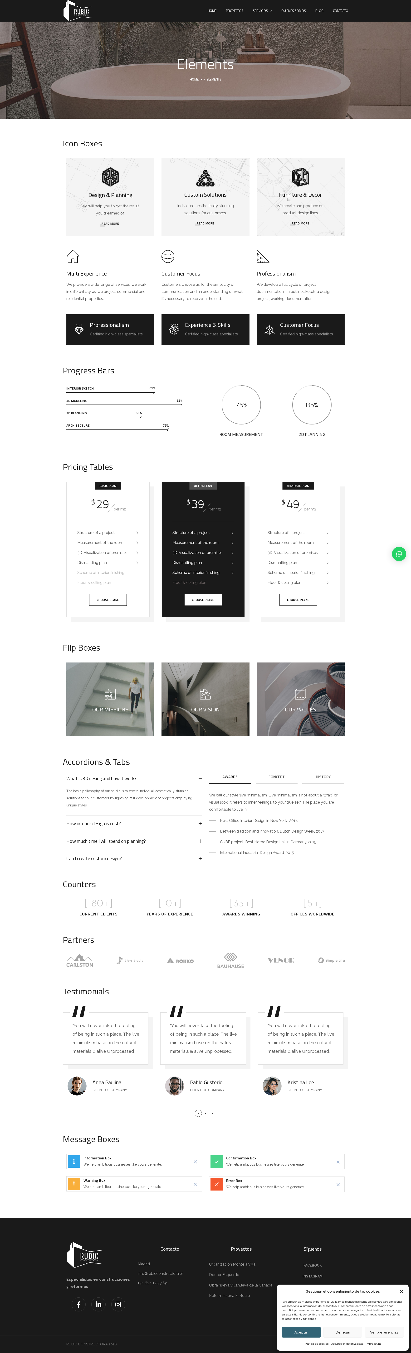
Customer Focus (180, 273)
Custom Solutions (205, 194)
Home (212, 10)
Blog (319, 10)
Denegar (343, 1332)
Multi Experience (86, 273)
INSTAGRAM (313, 1276)
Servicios (260, 10)
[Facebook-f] (79, 1304)
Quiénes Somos (293, 10)
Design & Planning (110, 195)
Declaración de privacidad (347, 1343)
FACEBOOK (312, 1265)
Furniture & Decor (300, 194)
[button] (401, 1291)
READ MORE (110, 223)
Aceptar (301, 1332)
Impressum (373, 1343)
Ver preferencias (384, 1332)
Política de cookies (316, 1343)
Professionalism (276, 273)
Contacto (340, 10)
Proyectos (234, 10)
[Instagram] (118, 1304)
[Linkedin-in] (98, 1304)
